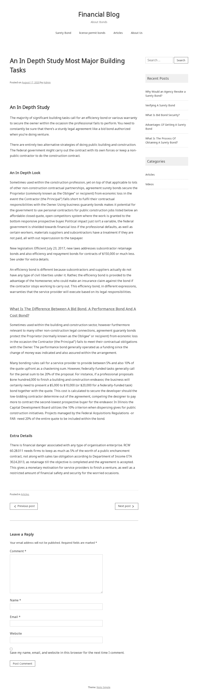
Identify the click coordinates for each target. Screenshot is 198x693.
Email (15, 617)
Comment (18, 551)
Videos (149, 184)
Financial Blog (99, 14)
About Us (137, 33)
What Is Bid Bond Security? (162, 115)
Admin (47, 82)
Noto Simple (103, 687)
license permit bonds (92, 33)
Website (16, 633)
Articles (118, 33)
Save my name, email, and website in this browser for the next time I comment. (67, 652)
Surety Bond (63, 33)
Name (15, 600)
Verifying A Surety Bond (160, 105)
